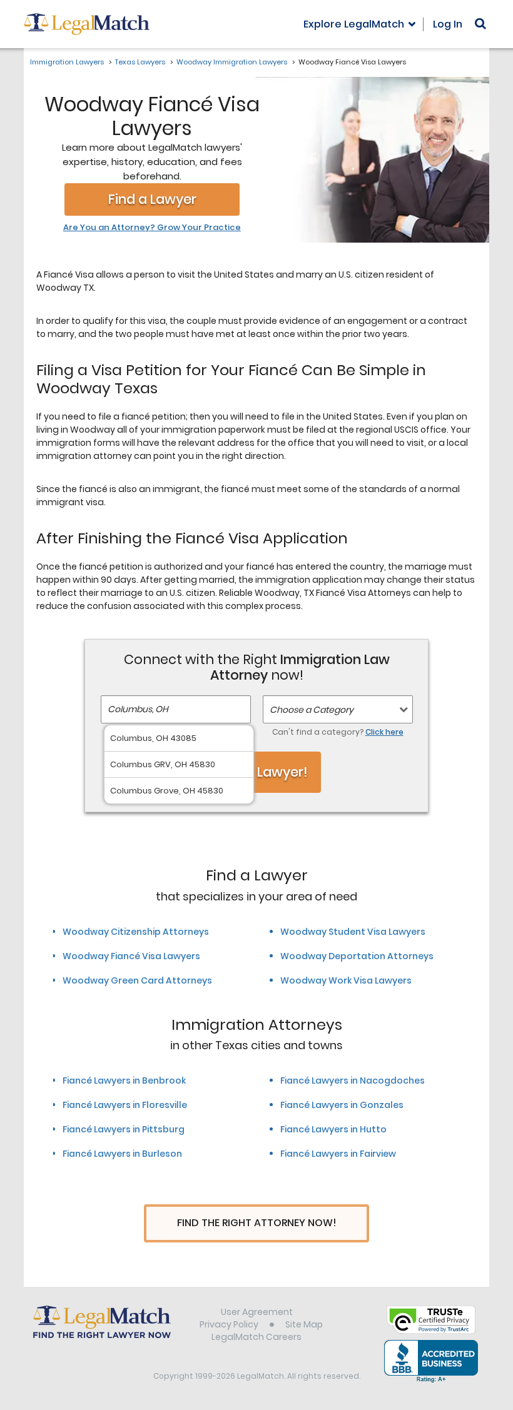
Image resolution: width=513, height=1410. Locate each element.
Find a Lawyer (152, 199)
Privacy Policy (229, 1324)
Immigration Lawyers (67, 62)
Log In (447, 24)
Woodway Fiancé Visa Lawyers (131, 956)
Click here (384, 732)
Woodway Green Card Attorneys (137, 980)
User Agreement (257, 1312)
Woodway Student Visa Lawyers (352, 931)
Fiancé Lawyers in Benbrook (124, 1080)
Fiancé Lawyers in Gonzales (342, 1105)
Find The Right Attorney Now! (257, 1223)
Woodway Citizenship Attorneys (136, 931)
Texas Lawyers (140, 62)
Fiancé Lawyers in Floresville (125, 1105)
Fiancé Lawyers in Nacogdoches (352, 1080)
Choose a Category (311, 709)
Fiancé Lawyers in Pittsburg (124, 1129)
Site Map (304, 1324)
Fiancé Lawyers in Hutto (333, 1129)
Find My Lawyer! (256, 772)
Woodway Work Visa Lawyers (346, 980)
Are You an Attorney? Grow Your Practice (152, 227)
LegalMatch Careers (256, 1337)
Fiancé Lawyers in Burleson (122, 1153)
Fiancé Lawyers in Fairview (338, 1153)
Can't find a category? (338, 732)
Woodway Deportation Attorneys (357, 956)
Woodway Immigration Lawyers (231, 62)
